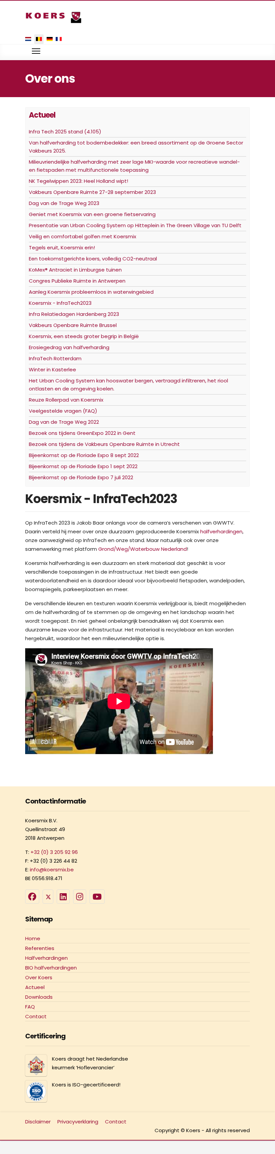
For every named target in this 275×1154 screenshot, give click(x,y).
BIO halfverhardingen (51, 967)
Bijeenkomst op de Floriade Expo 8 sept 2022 (84, 455)
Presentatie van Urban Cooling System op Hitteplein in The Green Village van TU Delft (135, 225)
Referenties (39, 948)
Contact (36, 1016)
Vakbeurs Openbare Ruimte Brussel (73, 325)
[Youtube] (97, 897)
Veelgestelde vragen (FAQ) (63, 410)
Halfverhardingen (46, 957)
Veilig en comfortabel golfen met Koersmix (82, 236)
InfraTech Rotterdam (55, 358)
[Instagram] (79, 897)
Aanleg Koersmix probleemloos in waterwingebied (91, 291)
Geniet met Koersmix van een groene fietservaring (92, 214)
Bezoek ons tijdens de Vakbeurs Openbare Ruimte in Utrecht (104, 444)
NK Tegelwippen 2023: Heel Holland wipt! (78, 180)
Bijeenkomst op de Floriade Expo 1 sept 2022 (83, 466)
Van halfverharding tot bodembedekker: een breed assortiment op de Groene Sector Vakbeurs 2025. (136, 146)
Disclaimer (38, 1121)
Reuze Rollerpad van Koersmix (66, 399)
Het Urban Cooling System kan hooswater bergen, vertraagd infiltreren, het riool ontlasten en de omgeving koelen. (128, 384)
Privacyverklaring (77, 1121)
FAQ (30, 1006)
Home (32, 938)
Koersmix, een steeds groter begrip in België (84, 336)
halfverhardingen (221, 531)
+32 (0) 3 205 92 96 (54, 852)
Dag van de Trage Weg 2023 (64, 203)
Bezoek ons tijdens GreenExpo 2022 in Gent (82, 433)
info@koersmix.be (52, 869)
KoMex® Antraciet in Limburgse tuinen (75, 269)
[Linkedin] (63, 897)
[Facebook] (32, 897)
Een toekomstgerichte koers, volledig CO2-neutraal (93, 258)
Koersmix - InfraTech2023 (60, 302)
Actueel (35, 987)
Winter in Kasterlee (52, 369)
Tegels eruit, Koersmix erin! (62, 247)
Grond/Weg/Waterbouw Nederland (142, 548)
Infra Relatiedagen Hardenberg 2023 (74, 314)
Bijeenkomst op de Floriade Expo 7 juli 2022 (81, 477)
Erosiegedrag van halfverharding (69, 347)
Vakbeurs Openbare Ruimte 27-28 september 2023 (92, 192)
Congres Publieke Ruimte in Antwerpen (77, 280)
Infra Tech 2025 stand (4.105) (65, 131)
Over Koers (38, 977)
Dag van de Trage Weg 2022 (64, 421)
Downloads (39, 996)
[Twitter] (48, 897)
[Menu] (36, 51)
